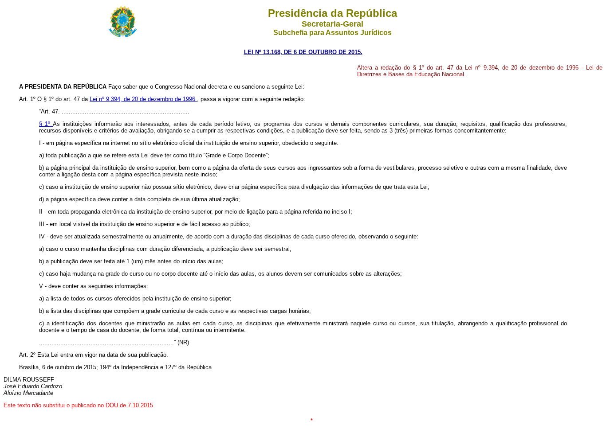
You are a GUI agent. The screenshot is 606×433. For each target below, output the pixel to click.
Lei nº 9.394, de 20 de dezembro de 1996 (143, 99)
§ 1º (46, 124)
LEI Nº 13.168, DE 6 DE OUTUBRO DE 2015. (303, 52)
